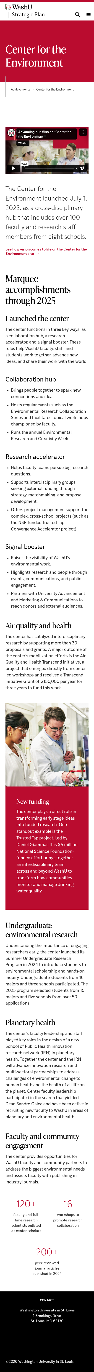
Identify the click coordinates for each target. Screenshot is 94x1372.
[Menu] (88, 11)
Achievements (20, 89)
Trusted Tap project (34, 838)
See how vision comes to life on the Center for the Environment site (46, 252)
